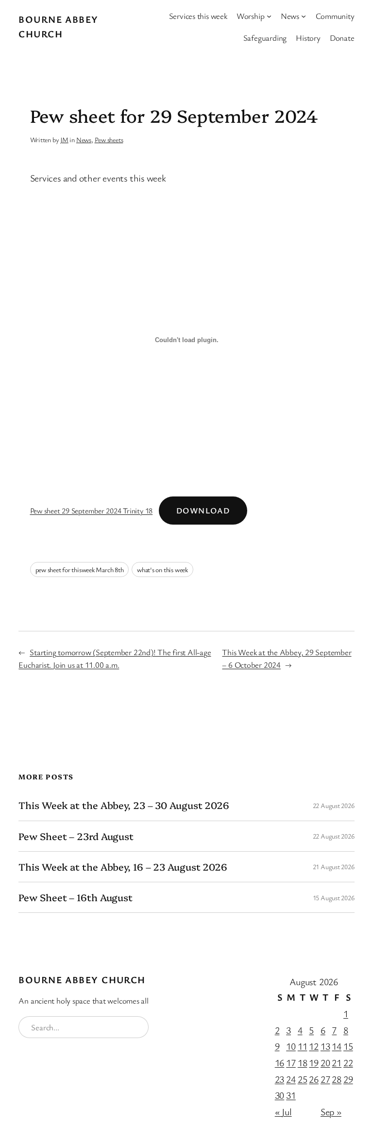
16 (280, 1062)
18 (302, 1062)
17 (291, 1062)
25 (302, 1079)
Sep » (331, 1111)
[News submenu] (303, 16)
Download (203, 510)
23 (280, 1079)
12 (314, 1046)
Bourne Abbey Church (81, 979)
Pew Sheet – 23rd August (76, 836)
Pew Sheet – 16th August (75, 897)
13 (325, 1046)
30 (280, 1095)
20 (325, 1062)
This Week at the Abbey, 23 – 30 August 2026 (123, 805)
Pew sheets (109, 139)
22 (348, 1062)
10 (291, 1046)
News (83, 139)
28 (336, 1079)
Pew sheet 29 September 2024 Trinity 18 (91, 510)
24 (291, 1079)
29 (348, 1079)
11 (302, 1046)
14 (336, 1046)
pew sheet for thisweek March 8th (79, 569)
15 (348, 1046)
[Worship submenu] (269, 16)
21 (336, 1062)
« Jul (283, 1111)
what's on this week (162, 569)
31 (291, 1095)
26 (314, 1079)
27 (325, 1079)
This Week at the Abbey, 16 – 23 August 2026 (122, 866)
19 (314, 1062)
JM (64, 139)
